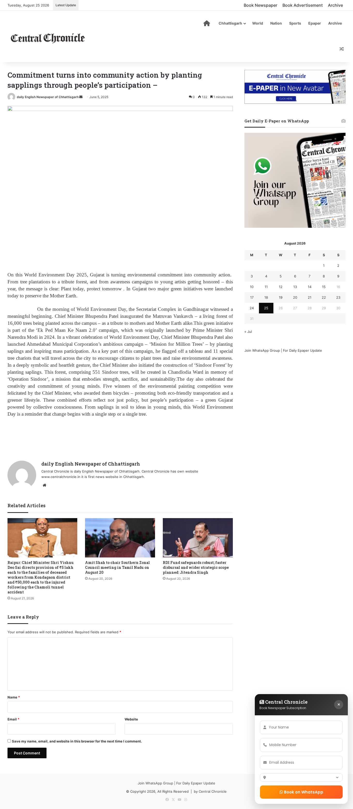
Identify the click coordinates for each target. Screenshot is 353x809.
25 (266, 308)
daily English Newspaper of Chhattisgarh (48, 97)
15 (324, 287)
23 (338, 297)
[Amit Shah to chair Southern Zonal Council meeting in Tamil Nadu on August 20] (120, 538)
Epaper (314, 23)
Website (131, 719)
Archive (335, 5)
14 (309, 287)
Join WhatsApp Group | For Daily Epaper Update (283, 350)
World (257, 23)
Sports (295, 23)
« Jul (248, 331)
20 (295, 297)
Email (13, 719)
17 (252, 297)
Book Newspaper (260, 5)
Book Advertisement (302, 5)
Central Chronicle (213, 791)
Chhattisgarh (230, 23)
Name (13, 697)
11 (266, 287)
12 (280, 287)
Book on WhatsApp (303, 792)
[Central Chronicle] (47, 37)
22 (324, 297)
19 (280, 297)
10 (252, 287)
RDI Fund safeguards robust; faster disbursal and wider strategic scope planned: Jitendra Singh (196, 567)
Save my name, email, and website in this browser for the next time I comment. (77, 741)
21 (309, 297)
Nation (276, 23)
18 (266, 297)
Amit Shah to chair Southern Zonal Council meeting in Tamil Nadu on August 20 (117, 567)
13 (295, 287)
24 (252, 308)
